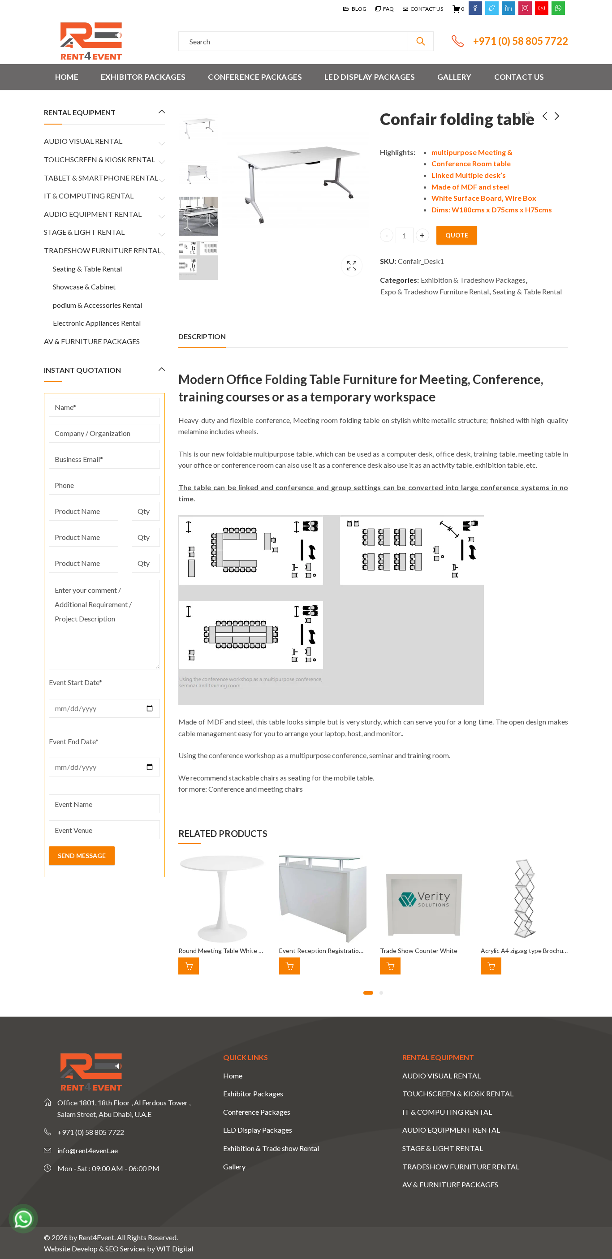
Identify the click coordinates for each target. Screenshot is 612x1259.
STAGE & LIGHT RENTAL (84, 232)
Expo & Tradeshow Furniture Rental (434, 291)
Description (202, 336)
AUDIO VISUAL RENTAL (83, 141)
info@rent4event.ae (87, 1150)
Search (421, 41)
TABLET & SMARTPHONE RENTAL (101, 177)
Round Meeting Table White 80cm (226, 950)
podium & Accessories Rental (97, 305)
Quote (456, 235)
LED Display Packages (257, 1129)
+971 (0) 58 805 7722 (520, 41)
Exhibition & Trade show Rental (271, 1148)
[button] (368, 993)
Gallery (234, 1166)
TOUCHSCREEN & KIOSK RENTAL (99, 159)
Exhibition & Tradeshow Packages (473, 280)
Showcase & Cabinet (84, 286)
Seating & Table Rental (527, 291)
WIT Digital (174, 1248)
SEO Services (125, 1248)
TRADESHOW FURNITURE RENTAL (102, 250)
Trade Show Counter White (418, 950)
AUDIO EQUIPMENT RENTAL (93, 214)
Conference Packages (256, 1112)
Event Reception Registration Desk (328, 950)
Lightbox (351, 265)
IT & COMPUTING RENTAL (89, 195)
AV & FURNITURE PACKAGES (92, 341)
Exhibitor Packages (253, 1093)
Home (232, 1075)
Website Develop (71, 1248)
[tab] (202, 336)
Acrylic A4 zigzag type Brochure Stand (534, 950)
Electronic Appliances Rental (97, 323)
